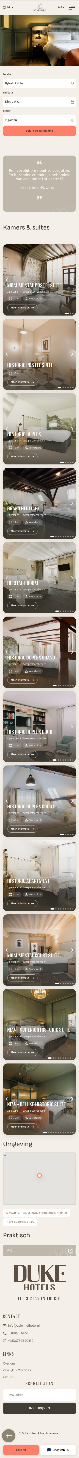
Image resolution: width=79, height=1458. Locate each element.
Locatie (7, 74)
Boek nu (21, 1450)
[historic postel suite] (39, 354)
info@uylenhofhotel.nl (24, 1325)
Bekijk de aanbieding (39, 130)
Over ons (9, 1363)
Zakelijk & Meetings (17, 1370)
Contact (8, 1377)
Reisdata (8, 92)
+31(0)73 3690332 (20, 1341)
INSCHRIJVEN (39, 1408)
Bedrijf (7, 111)
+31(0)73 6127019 (20, 1333)
